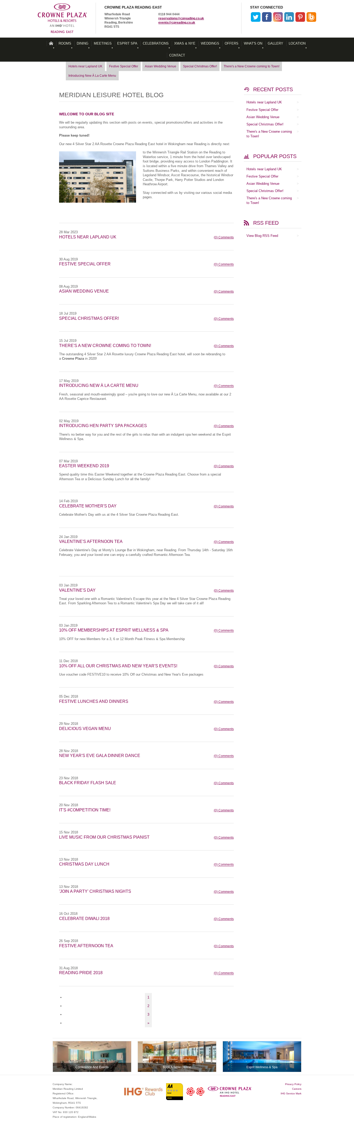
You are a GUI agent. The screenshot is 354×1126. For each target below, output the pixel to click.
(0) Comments (224, 237)
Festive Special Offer (123, 66)
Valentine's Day (77, 590)
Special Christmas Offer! (200, 66)
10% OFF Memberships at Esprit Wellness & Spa (113, 630)
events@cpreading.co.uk (176, 22)
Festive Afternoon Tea (86, 946)
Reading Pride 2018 (81, 973)
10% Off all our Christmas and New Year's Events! (118, 666)
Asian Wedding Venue (160, 66)
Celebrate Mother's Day (88, 506)
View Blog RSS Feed (262, 236)
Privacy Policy (293, 1084)
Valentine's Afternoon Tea (91, 541)
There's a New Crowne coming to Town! (251, 66)
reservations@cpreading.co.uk (181, 18)
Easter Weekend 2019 (84, 466)
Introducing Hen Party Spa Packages (103, 425)
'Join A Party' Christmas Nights (95, 891)
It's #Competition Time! (84, 810)
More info (92, 1056)
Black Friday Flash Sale (87, 783)
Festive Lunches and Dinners (93, 701)
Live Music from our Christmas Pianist (104, 837)
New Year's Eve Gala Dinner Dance (99, 755)
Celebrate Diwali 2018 (84, 918)
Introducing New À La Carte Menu (92, 75)
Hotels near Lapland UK (85, 66)
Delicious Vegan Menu (85, 728)
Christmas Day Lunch (84, 864)
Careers (296, 1088)
